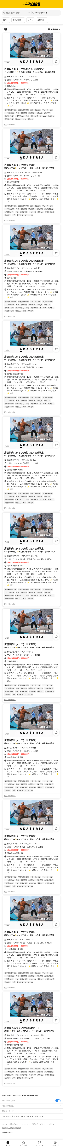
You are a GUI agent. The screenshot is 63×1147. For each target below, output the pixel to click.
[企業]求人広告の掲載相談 (11, 1128)
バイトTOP (6, 1116)
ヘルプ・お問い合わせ (10, 1124)
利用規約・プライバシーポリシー (44, 1124)
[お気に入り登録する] (56, 61)
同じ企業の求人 (10, 124)
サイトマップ (25, 1124)
